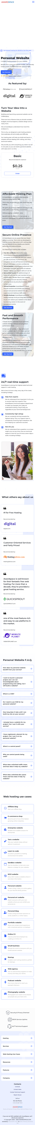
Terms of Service (7, 1109)
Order (17, 173)
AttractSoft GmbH (13, 1121)
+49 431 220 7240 (17, 1103)
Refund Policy (24, 1109)
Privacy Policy (16, 1109)
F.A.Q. (30, 1109)
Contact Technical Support (17, 1092)
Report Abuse (17, 1095)
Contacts (17, 1086)
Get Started (6, 72)
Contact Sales (17, 1089)
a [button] (33, 2)
